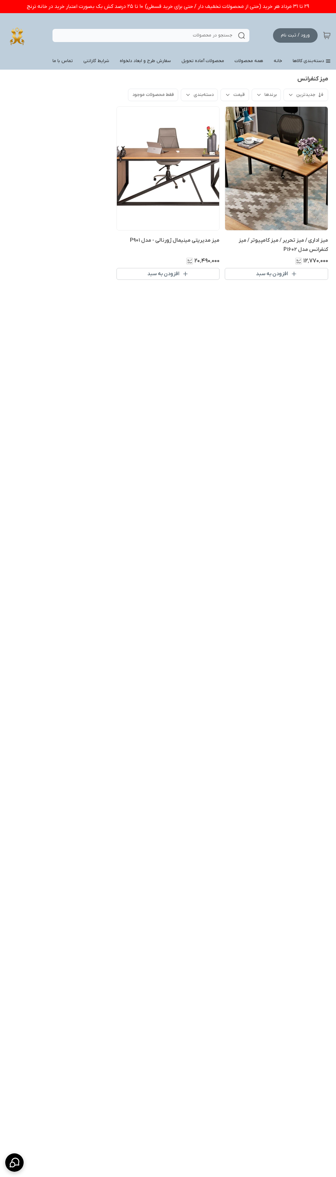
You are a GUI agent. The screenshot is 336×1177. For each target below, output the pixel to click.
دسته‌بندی (204, 95)
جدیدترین (305, 95)
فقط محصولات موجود (153, 95)
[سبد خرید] (327, 35)
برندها (270, 95)
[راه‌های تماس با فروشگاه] (14, 1162)
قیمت (239, 95)
